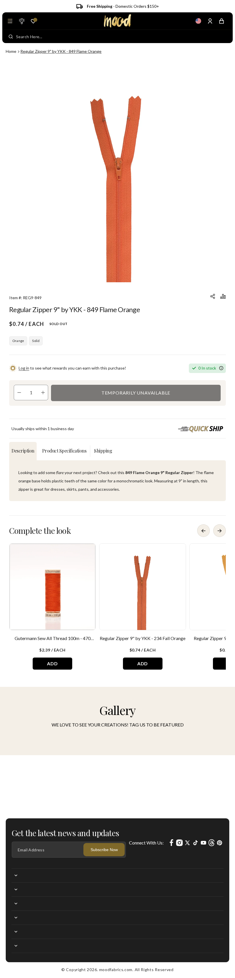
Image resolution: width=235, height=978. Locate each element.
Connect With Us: (146, 842)
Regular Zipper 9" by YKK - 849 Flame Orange (60, 51)
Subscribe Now (104, 849)
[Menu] (10, 21)
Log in (24, 368)
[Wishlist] (33, 21)
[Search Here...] (10, 36)
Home (11, 51)
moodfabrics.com (116, 969)
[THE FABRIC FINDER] (21, 21)
